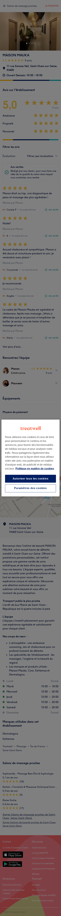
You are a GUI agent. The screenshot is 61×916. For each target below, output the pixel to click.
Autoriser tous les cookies (30, 478)
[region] (30, 458)
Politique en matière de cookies (34, 468)
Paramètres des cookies (30, 488)
